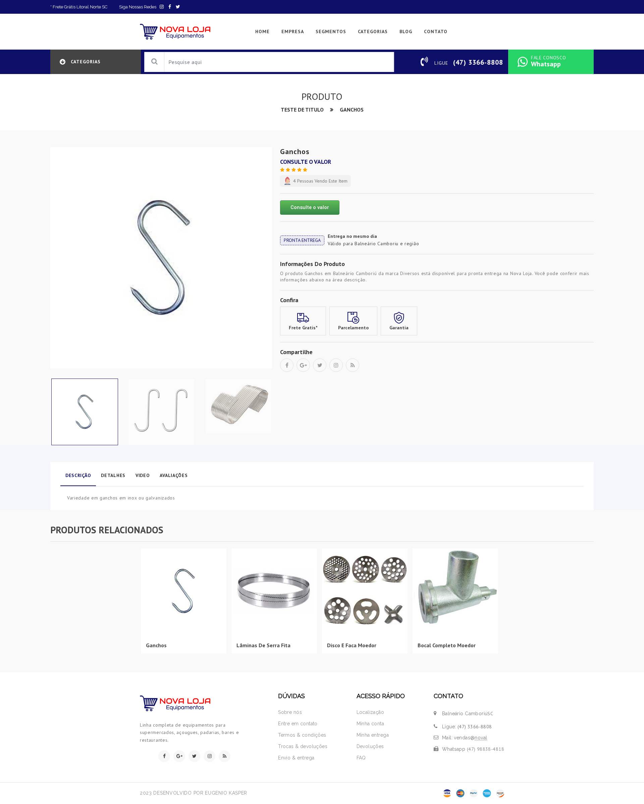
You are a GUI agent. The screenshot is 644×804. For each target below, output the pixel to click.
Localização (370, 712)
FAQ (361, 757)
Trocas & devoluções (302, 746)
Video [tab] (143, 475)
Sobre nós (290, 712)
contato (435, 31)
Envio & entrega (296, 757)
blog (405, 31)
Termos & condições (302, 735)
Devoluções (370, 746)
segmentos (331, 31)
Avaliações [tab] (173, 475)
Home (262, 31)
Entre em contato (298, 723)
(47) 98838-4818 (485, 749)
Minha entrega (373, 735)
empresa (292, 31)
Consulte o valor (309, 207)
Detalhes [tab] (113, 475)
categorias (373, 31)
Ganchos (352, 109)
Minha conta (370, 723)
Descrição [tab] (78, 475)
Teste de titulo (302, 109)
